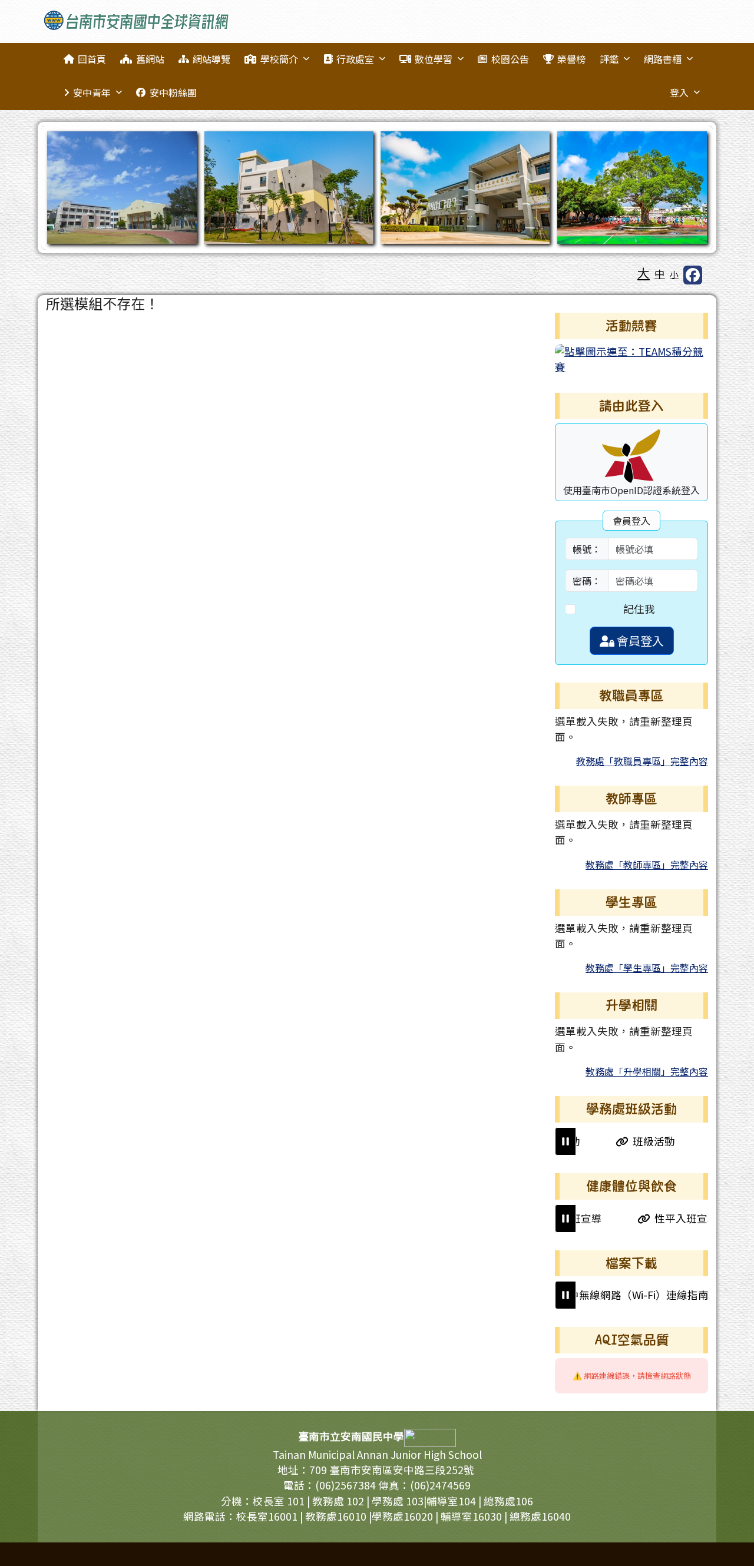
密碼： (587, 581)
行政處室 (355, 59)
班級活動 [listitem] (627, 1141)
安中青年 (92, 92)
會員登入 (639, 640)
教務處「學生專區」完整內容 (647, 968)
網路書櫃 (663, 59)
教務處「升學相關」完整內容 (647, 1071)
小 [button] (674, 274)
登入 (679, 92)
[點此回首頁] (377, 187)
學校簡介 (279, 59)
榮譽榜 (571, 59)
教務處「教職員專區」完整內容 (642, 761)
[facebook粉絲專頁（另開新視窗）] (692, 275)
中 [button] (659, 273)
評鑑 (609, 59)
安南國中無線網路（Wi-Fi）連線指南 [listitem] (596, 1294)
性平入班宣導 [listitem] (660, 1218)
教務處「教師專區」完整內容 (647, 865)
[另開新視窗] (631, 357)
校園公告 (510, 59)
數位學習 (433, 59)
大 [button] (643, 273)
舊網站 (150, 59)
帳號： (587, 549)
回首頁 (92, 59)
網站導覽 (211, 59)
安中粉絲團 (173, 92)
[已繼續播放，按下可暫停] (565, 1141)
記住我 (639, 608)
